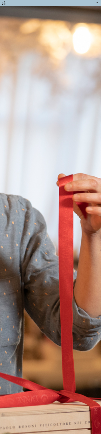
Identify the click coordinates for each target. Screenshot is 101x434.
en (89, 3)
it (88, 3)
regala (77, 3)
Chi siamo (52, 3)
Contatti (83, 3)
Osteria (66, 3)
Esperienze (59, 3)
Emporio (72, 3)
